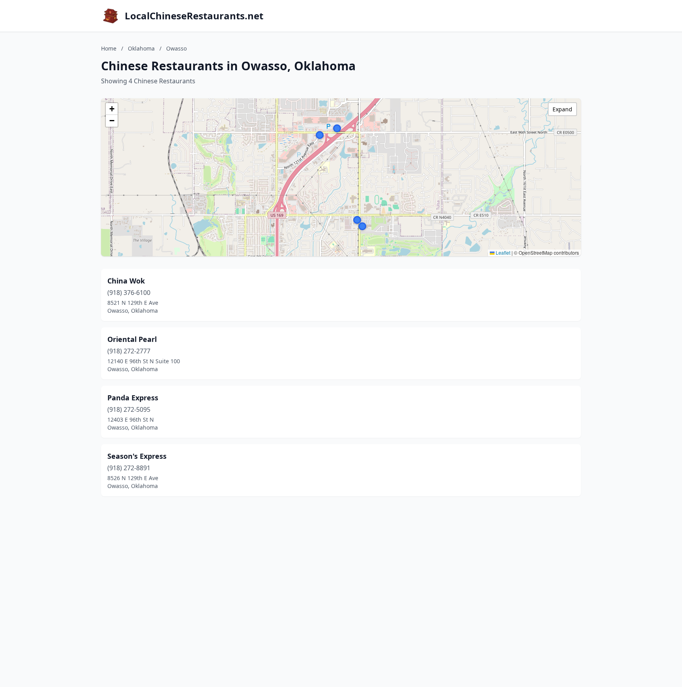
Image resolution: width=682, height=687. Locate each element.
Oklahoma (141, 48)
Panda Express (132, 397)
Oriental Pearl (132, 339)
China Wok (126, 280)
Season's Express (137, 456)
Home (108, 48)
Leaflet (502, 252)
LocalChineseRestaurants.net (194, 15)
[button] (362, 226)
